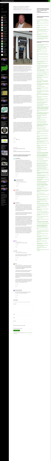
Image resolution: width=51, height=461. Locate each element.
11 (2, 67)
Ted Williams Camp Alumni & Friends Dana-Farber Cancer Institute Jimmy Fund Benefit (43, 182)
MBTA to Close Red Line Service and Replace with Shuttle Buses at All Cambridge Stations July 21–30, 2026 (42, 81)
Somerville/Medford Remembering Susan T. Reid (43, 205)
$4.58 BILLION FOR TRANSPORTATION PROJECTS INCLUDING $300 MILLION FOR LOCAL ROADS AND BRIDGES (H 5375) (42, 155)
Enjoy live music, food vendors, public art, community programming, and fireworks (43, 175)
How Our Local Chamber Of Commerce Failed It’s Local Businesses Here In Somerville (43, 30)
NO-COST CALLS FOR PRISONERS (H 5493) (42, 160)
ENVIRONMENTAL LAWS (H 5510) (41, 128)
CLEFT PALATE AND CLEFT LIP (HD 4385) (42, 211)
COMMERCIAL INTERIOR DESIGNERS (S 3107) (43, 212)
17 (1, 68)
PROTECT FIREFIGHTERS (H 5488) (41, 122)
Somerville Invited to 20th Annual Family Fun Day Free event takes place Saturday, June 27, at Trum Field (43, 191)
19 (3, 68)
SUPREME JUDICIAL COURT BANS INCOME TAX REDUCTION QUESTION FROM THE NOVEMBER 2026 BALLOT (42, 125)
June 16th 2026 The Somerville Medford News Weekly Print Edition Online (42, 141)
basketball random (5, 29)
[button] (4, 59)
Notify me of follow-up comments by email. (19, 325)
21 (5, 68)
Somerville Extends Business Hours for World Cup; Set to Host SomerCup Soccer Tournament (43, 203)
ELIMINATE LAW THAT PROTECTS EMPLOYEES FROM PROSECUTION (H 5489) (42, 163)
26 (3, 69)
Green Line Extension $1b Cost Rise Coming (19, 148)
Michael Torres (4, 40)
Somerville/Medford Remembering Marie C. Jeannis (3, 203)
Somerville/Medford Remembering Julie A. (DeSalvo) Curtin (3, 200)
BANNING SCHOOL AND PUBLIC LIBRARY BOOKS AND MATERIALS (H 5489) (42, 166)
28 (5, 69)
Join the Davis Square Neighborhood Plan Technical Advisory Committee (42, 103)
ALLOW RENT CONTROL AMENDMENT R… (5, 52)
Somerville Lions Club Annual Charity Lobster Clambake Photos (21, 151)
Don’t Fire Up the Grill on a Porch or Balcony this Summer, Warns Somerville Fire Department (43, 36)
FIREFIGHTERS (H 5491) (40, 79)
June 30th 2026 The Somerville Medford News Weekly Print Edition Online (42, 38)
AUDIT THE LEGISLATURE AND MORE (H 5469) (43, 223)
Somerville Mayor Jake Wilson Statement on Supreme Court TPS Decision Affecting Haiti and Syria (43, 94)
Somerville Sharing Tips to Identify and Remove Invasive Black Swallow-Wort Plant (43, 199)
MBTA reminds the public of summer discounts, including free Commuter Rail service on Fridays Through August (43, 173)
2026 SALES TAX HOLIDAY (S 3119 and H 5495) (43, 157)
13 (4, 67)
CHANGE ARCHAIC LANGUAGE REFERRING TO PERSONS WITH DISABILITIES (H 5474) (42, 153)
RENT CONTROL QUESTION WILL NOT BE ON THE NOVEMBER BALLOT (43, 75)
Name (14, 314)
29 (6, 69)
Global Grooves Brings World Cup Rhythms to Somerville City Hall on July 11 (42, 61)
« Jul (1, 71)
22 (6, 68)
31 (1, 70)
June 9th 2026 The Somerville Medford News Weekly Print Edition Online (42, 177)
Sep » (6, 71)
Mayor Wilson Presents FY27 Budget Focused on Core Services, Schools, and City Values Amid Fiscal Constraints (43, 239)
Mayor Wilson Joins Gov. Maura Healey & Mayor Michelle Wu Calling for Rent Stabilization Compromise (43, 139)
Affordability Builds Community (41, 86)
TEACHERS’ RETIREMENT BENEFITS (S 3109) (42, 216)
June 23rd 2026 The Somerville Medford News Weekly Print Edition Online (42, 99)
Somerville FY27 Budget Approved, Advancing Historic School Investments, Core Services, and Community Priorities (43, 84)
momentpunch (17, 202)
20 (4, 68)
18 (2, 68)
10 (1, 67)
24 (1, 69)
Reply (16, 259)
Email (14, 317)
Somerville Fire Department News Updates (42, 19)
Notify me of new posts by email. (17, 328)
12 (3, 67)
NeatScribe (4, 35)
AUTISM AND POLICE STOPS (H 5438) (42, 73)
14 (5, 67)
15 (6, 67)
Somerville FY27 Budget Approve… (5, 46)
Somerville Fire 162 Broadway (40, 186)
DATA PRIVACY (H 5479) (40, 217)
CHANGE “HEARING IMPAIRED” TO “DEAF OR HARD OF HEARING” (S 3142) (43, 70)
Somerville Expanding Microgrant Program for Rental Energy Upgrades (42, 105)
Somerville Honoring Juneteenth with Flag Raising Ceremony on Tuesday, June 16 (42, 168)
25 (2, 69)
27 (4, 69)
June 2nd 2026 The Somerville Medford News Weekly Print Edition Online (42, 245)
